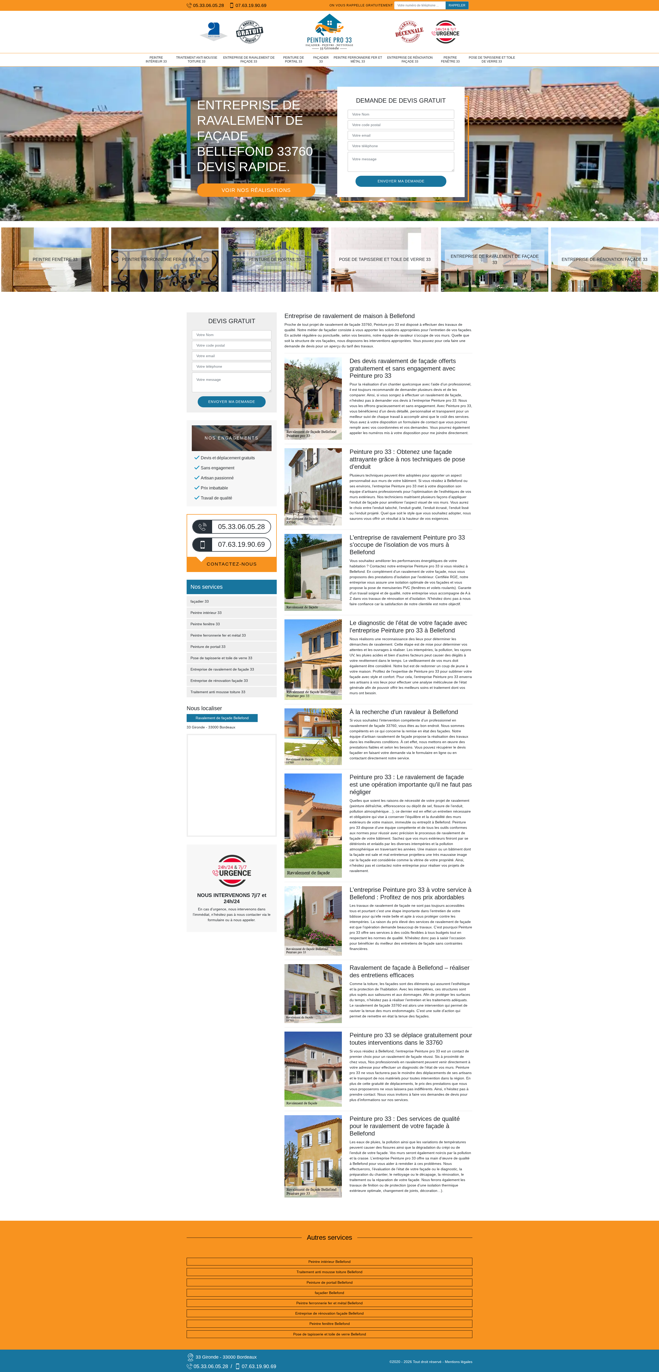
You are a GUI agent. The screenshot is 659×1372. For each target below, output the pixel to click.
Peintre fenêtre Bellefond (329, 1324)
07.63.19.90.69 (251, 5)
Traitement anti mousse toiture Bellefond (329, 1272)
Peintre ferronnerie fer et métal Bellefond (329, 1303)
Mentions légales (458, 1362)
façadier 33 (321, 60)
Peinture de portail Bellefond (330, 1282)
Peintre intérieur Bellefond (329, 1262)
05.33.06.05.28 (208, 5)
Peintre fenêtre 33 (450, 60)
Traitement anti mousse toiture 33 (196, 60)
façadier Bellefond (329, 1293)
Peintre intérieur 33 (156, 60)
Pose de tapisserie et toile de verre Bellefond (329, 1334)
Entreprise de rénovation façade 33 (410, 60)
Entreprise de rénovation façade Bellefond (329, 1313)
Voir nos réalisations (256, 190)
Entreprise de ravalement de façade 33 (249, 60)
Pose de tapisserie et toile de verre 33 (492, 60)
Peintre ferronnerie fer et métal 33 (358, 60)
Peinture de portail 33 (293, 60)
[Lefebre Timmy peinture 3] (329, 31)
